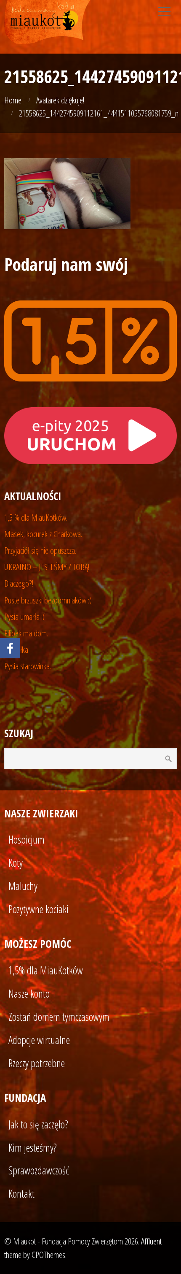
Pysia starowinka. (27, 666)
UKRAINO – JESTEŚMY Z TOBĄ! (47, 567)
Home (12, 100)
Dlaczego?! (19, 583)
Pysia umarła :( (24, 616)
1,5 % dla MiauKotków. (35, 517)
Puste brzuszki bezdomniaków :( (48, 600)
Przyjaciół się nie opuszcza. (40, 550)
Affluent (151, 1241)
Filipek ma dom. (26, 633)
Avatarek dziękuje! (60, 100)
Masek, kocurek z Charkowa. (43, 534)
